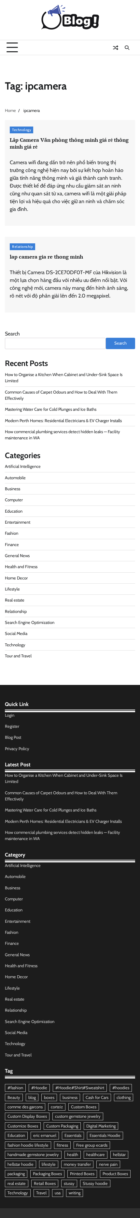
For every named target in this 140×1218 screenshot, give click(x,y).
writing (74, 1192)
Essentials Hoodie (105, 1135)
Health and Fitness (21, 566)
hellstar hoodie (20, 1164)
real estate (16, 1183)
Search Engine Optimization (29, 622)
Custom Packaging (62, 1126)
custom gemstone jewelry (78, 1116)
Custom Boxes (83, 1106)
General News (17, 555)
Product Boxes (115, 1173)
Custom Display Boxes (27, 1116)
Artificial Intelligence (23, 466)
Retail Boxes (45, 1183)
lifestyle (49, 1164)
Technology (21, 130)
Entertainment (17, 522)
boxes (49, 1097)
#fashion (15, 1087)
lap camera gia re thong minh (46, 256)
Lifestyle (12, 589)
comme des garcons (25, 1106)
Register (12, 726)
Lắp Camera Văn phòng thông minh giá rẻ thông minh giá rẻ (69, 143)
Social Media (16, 633)
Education (13, 511)
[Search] (127, 48)
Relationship (22, 246)
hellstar (119, 1154)
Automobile (15, 477)
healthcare (95, 1154)
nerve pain (108, 1164)
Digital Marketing (101, 1126)
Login (9, 715)
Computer (14, 499)
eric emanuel (44, 1135)
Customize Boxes (22, 1126)
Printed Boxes (82, 1173)
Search (12, 334)
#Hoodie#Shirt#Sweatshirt (79, 1087)
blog (32, 1097)
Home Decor (16, 578)
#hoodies (120, 1087)
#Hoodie (39, 1087)
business (70, 1097)
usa (58, 1192)
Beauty (13, 1097)
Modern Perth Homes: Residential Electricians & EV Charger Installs (63, 420)
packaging (16, 1173)
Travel (41, 1192)
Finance (12, 544)
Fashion (11, 533)
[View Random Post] (115, 48)
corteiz (57, 1106)
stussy (69, 1183)
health (72, 1154)
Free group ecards (91, 1145)
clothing (124, 1097)
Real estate (14, 600)
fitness (62, 1145)
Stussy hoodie (95, 1183)
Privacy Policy (17, 748)
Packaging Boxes (47, 1173)
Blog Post (13, 737)
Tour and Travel (18, 655)
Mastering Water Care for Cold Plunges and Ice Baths (50, 409)
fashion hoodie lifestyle (28, 1145)
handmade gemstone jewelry (33, 1154)
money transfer (77, 1164)
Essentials (72, 1135)
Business (12, 488)
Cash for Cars (97, 1097)
